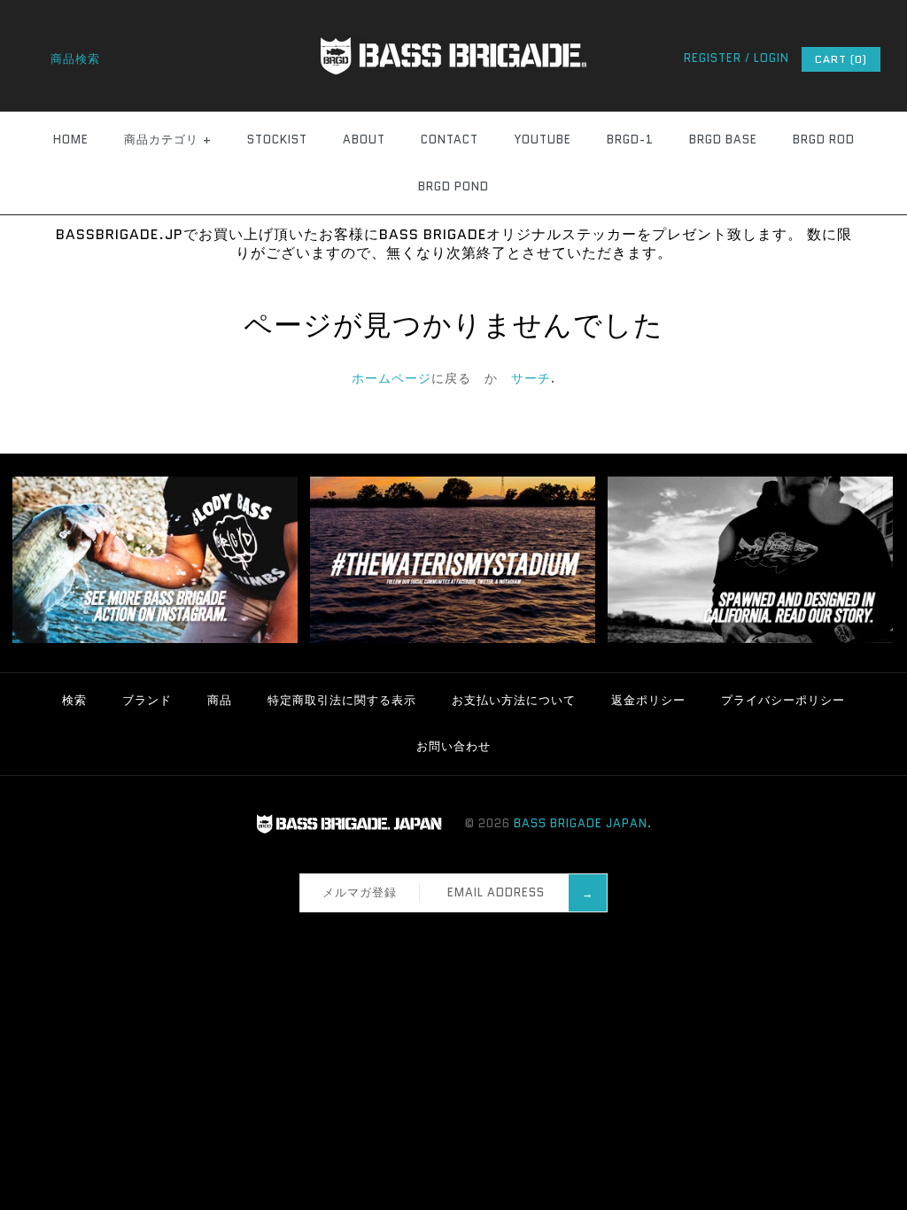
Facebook (413, 933)
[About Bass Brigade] (750, 639)
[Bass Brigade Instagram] (155, 639)
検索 (74, 700)
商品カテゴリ (168, 139)
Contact (449, 139)
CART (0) (841, 58)
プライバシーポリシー (783, 700)
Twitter (436, 933)
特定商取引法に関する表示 (341, 700)
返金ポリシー (648, 700)
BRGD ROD (824, 139)
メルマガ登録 (359, 892)
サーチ (531, 378)
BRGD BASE (723, 139)
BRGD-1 (630, 139)
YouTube (542, 139)
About (364, 139)
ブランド (147, 700)
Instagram (459, 933)
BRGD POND (453, 186)
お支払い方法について (514, 700)
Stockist (277, 139)
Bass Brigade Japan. (583, 823)
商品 (219, 700)
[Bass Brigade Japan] (453, 10)
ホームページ (391, 378)
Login (771, 58)
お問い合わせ (453, 746)
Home (71, 139)
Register (712, 58)
